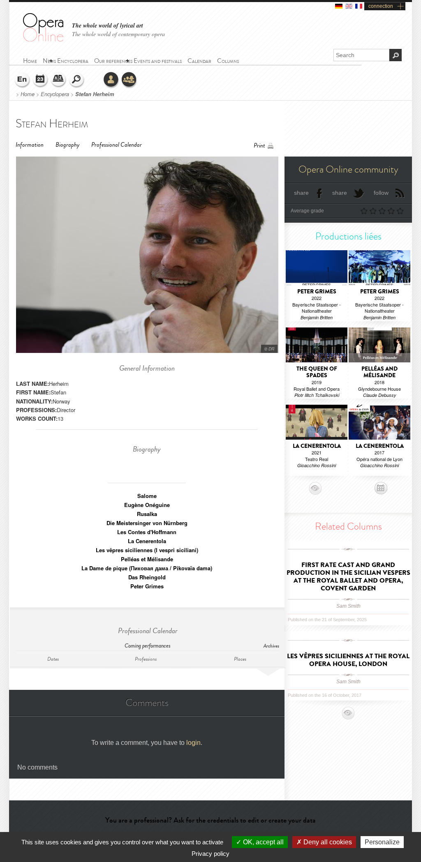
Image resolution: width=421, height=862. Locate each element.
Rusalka (147, 514)
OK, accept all (262, 842)
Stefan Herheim (94, 94)
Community (129, 80)
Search (77, 80)
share (301, 192)
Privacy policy (210, 853)
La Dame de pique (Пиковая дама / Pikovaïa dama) (146, 568)
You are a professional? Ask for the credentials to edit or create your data (210, 820)
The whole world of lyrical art (107, 26)
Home (28, 94)
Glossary (59, 80)
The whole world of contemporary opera (118, 34)
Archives (271, 646)
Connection (111, 80)
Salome (147, 496)
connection (380, 6)
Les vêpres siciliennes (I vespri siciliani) (147, 550)
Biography (67, 145)
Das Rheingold (147, 577)
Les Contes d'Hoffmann (146, 532)
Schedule (40, 80)
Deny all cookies (327, 842)
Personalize (382, 842)
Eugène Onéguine (147, 505)
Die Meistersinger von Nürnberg (146, 523)
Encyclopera (55, 94)
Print (259, 145)
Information (30, 145)
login (193, 742)
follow (381, 192)
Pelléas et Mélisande (147, 559)
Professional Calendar (116, 145)
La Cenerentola (147, 541)
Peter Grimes (147, 586)
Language (22, 80)
